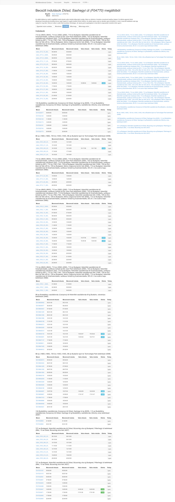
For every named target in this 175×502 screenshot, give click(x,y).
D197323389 (39, 486)
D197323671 (39, 492)
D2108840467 (40, 309)
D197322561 (39, 477)
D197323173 (39, 122)
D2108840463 (40, 363)
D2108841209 (40, 312)
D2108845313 (40, 331)
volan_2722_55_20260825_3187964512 (42, 253)
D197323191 (39, 125)
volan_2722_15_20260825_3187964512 (42, 213)
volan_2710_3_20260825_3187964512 (42, 55)
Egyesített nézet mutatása (44, 26)
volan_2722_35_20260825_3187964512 (42, 234)
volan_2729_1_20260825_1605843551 (42, 284)
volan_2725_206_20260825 (42, 442)
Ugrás (109, 52)
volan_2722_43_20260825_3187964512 (42, 241)
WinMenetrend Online (43, 2)
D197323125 (39, 116)
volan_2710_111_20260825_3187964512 (42, 61)
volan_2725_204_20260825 (42, 439)
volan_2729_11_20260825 (42, 290)
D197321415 (39, 473)
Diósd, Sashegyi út (57, 14)
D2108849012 (40, 349)
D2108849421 (40, 407)
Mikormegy (73, 26)
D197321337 (39, 470)
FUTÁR (85, 2)
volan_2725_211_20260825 (42, 145)
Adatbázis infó (76, 2)
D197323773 (39, 131)
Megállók (66, 2)
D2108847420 (40, 346)
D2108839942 (40, 302)
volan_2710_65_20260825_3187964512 (42, 182)
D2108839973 (40, 360)
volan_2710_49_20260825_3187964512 (42, 83)
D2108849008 (40, 403)
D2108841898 (40, 318)
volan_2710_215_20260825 (42, 64)
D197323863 (39, 424)
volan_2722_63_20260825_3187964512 (42, 263)
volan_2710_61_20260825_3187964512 (42, 92)
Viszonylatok (57, 2)
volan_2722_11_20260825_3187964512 (42, 209)
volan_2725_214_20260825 (42, 455)
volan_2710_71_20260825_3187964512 (42, 185)
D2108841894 (40, 372)
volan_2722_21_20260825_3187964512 (42, 219)
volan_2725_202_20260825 (42, 436)
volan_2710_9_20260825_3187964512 (42, 58)
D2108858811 (40, 343)
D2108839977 (40, 305)
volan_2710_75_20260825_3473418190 (42, 52)
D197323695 (39, 495)
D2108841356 (40, 315)
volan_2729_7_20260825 (42, 287)
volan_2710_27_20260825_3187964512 (42, 70)
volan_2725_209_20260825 (42, 142)
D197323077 (39, 113)
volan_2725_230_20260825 (42, 449)
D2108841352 (40, 369)
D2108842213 (40, 324)
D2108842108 (40, 321)
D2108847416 (40, 397)
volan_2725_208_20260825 (42, 446)
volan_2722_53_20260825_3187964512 (42, 250)
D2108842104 (40, 375)
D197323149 (39, 119)
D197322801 (39, 480)
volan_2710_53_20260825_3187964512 (42, 86)
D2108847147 (40, 340)
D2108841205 (40, 366)
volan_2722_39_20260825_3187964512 (42, 238)
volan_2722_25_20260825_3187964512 (42, 225)
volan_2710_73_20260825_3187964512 (42, 98)
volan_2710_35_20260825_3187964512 (42, 73)
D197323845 (39, 498)
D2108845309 (40, 385)
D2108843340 (40, 327)
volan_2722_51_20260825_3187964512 (42, 247)
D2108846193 (40, 334)
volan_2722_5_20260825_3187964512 (42, 206)
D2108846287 (40, 391)
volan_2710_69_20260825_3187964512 (42, 95)
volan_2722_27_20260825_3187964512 (42, 228)
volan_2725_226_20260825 (42, 458)
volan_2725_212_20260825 (42, 452)
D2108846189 (40, 388)
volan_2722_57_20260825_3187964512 (42, 256)
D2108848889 (40, 400)
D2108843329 (40, 382)
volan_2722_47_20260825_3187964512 (42, 244)
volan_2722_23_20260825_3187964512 (42, 222)
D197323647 (39, 489)
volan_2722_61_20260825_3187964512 (42, 259)
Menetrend (58, 26)
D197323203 (39, 483)
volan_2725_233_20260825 (42, 148)
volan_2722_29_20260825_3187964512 (42, 231)
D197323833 (39, 421)
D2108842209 (40, 379)
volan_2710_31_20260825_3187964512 (42, 179)
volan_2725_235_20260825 (42, 151)
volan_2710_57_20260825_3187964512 (42, 89)
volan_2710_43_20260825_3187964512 (42, 80)
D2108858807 (40, 394)
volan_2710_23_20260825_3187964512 (42, 176)
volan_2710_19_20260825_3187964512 (42, 67)
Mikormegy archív (84, 26)
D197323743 (39, 128)
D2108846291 (40, 337)
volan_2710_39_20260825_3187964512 (42, 77)
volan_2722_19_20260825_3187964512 (42, 216)
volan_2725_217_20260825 (42, 154)
